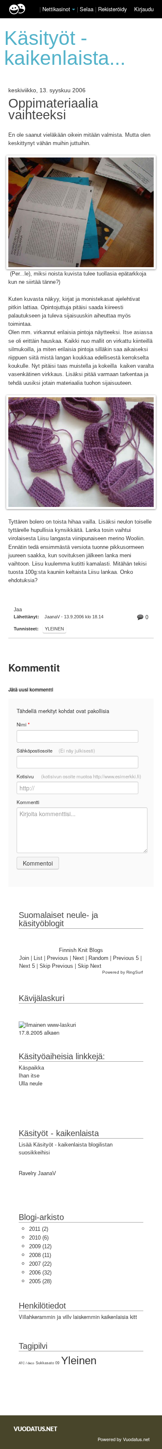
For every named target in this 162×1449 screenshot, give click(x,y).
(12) (40, 1246)
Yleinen (54, 628)
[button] (73, 9)
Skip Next (89, 966)
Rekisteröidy (112, 9)
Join (24, 958)
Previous (57, 958)
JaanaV (47, 1173)
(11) (40, 1255)
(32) (40, 1272)
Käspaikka (31, 1068)
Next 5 (27, 966)
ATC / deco (26, 1363)
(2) (38, 1229)
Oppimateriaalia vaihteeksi (53, 109)
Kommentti (28, 802)
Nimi (23, 724)
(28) (40, 1281)
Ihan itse (29, 1076)
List (38, 958)
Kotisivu (79, 776)
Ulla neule (30, 1083)
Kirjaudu (144, 9)
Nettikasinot (56, 9)
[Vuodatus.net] (35, 1429)
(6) (39, 1238)
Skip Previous (56, 966)
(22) (40, 1264)
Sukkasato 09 (47, 1363)
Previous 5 (126, 958)
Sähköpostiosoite (56, 750)
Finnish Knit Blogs (81, 950)
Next (78, 958)
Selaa (87, 9)
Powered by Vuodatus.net (124, 1439)
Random (98, 958)
